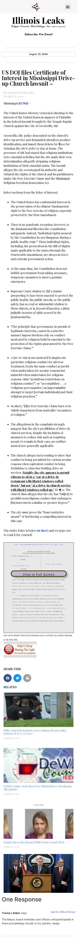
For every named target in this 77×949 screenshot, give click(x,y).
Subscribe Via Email (38, 34)
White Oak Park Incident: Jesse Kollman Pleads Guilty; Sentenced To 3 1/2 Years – (35, 732)
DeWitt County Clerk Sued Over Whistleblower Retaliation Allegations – (38, 788)
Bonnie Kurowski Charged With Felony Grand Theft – (35, 842)
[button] (68, 7)
